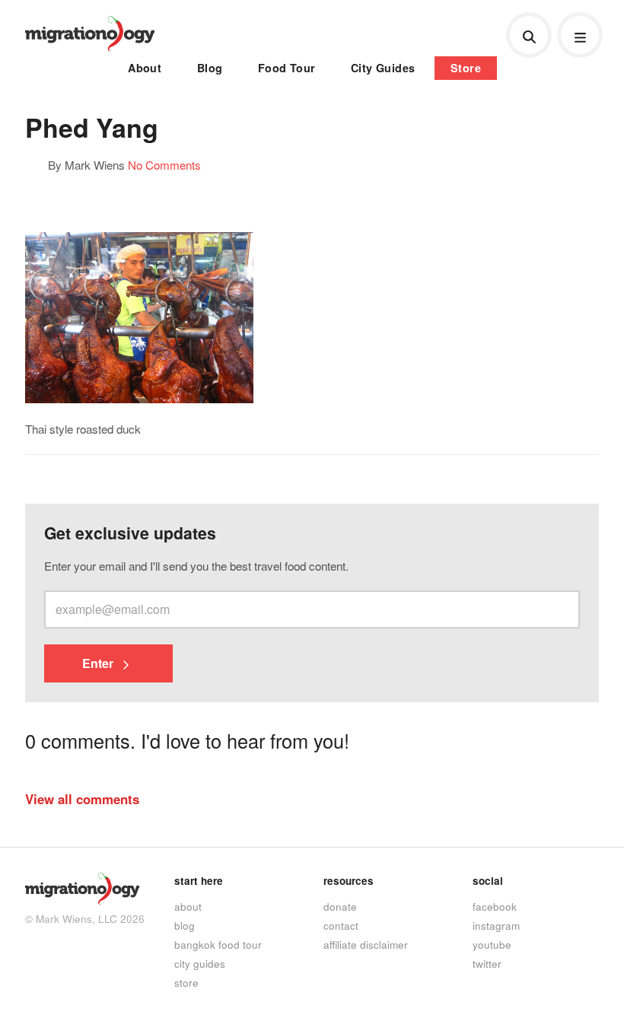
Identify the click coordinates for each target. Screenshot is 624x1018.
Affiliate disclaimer (365, 944)
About (144, 67)
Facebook (495, 906)
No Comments (164, 164)
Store (465, 67)
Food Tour (287, 67)
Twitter (487, 963)
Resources (348, 880)
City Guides (383, 67)
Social (488, 880)
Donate (340, 906)
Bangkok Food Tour (218, 944)
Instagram (496, 925)
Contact (340, 925)
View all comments (82, 799)
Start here (198, 880)
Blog (210, 67)
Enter (99, 663)
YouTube (492, 944)
